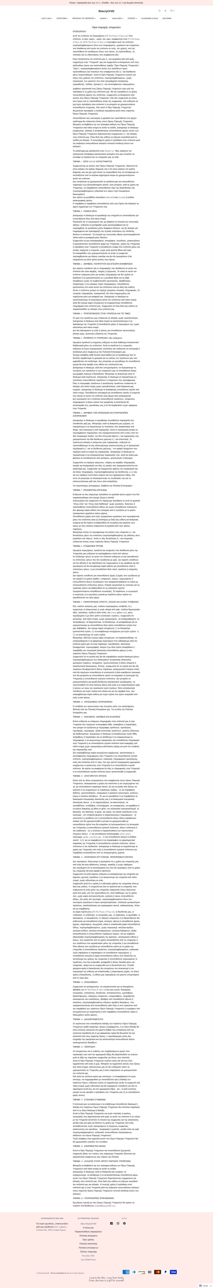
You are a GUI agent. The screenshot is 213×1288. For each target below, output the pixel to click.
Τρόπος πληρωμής (88, 1251)
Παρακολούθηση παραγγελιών (88, 1231)
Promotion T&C (88, 1255)
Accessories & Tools (149, 18)
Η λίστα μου (88, 1227)
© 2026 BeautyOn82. (43, 1273)
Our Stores (166, 18)
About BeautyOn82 (88, 1223)
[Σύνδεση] (164, 11)
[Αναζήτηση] (158, 11)
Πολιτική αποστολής (88, 1243)
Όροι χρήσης (88, 1239)
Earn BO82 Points (88, 1259)
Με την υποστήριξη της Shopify (61, 1273)
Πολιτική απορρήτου (88, 1235)
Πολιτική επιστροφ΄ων (88, 1247)
